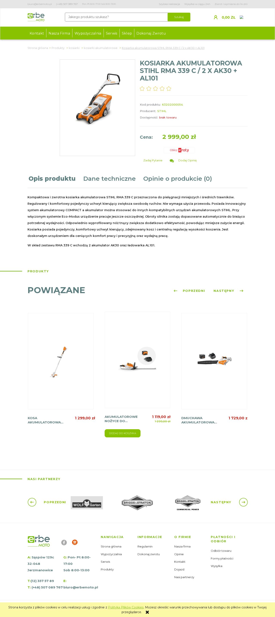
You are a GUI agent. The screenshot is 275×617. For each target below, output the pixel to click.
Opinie (179, 554)
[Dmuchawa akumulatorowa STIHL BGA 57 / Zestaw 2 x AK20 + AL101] (214, 364)
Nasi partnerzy (184, 577)
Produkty (107, 569)
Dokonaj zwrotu (149, 554)
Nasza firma (182, 546)
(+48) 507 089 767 (67, 4)
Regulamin (145, 546)
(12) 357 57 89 (42, 581)
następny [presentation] (224, 291)
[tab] (55, 181)
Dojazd (179, 569)
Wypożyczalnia (111, 554)
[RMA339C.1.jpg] (97, 97)
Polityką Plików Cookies (126, 607)
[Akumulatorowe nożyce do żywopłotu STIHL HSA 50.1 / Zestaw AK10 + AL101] (138, 363)
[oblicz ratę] (179, 150)
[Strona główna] (36, 17)
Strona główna (111, 546)
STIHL (161, 111)
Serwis (106, 561)
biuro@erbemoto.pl (40, 4)
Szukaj (179, 17)
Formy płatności (222, 558)
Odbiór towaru (221, 550)
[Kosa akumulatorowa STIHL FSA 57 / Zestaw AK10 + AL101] (61, 364)
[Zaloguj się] (217, 17)
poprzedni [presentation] (193, 291)
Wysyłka (217, 566)
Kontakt (180, 561)
